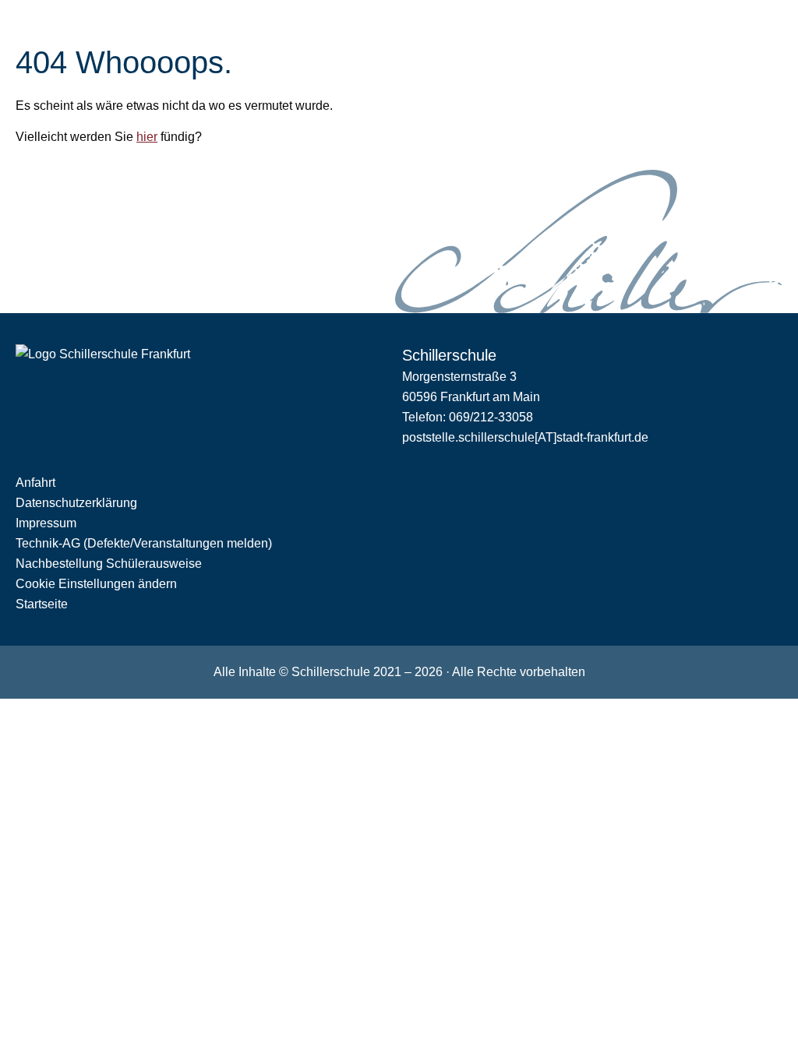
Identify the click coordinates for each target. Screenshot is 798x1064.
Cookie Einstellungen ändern (96, 583)
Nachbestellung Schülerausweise (109, 563)
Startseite (42, 604)
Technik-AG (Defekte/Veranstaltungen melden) (144, 543)
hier (146, 136)
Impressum (46, 523)
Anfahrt (35, 482)
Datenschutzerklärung (76, 502)
